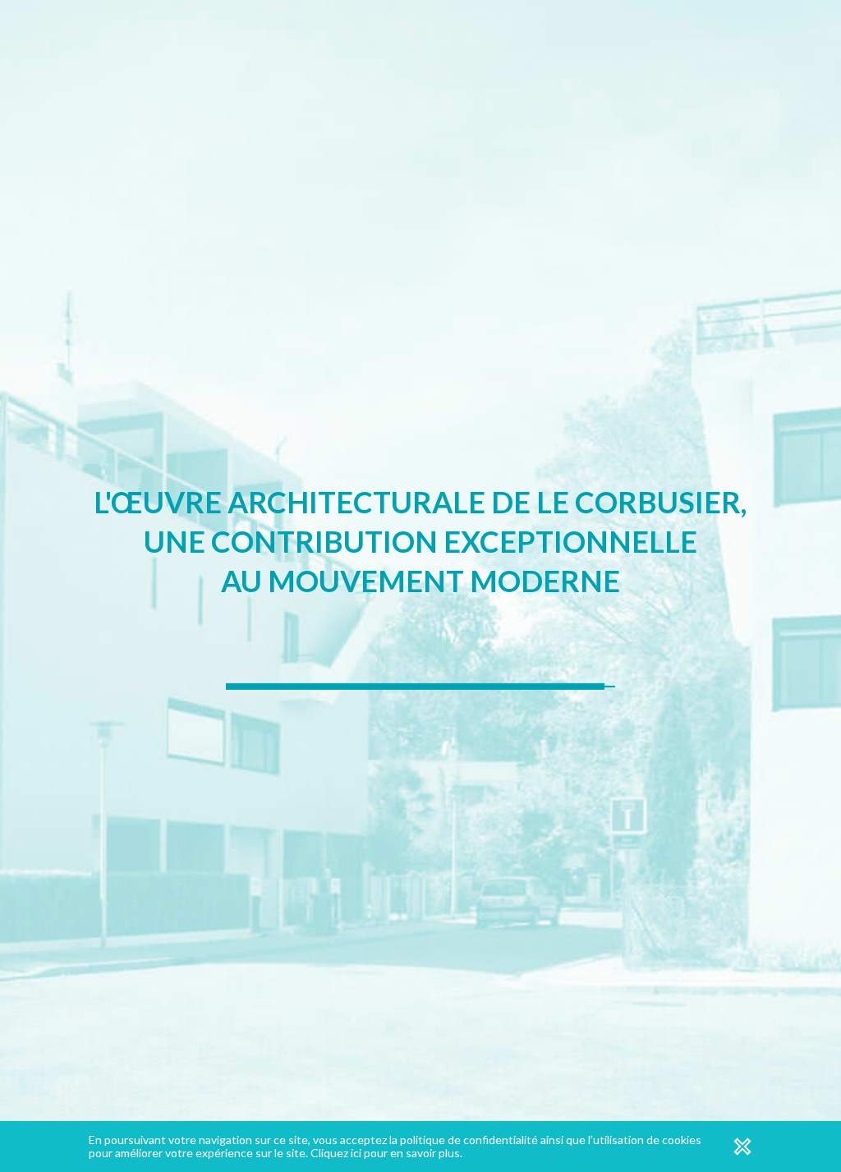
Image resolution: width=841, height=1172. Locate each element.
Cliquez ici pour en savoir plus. (386, 1153)
